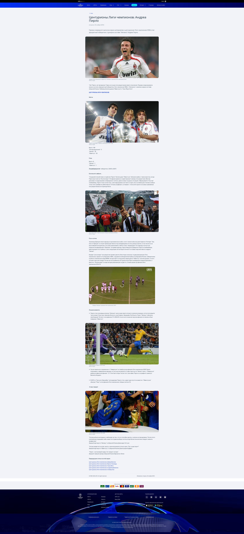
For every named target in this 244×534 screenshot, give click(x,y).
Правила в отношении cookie (131, 517)
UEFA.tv (89, 499)
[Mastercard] (122, 486)
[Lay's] (112, 486)
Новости (103, 499)
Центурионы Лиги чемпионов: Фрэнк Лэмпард (103, 464)
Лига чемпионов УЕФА (80, 5)
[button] (111, 5)
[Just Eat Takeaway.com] (137, 486)
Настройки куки (150, 517)
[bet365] (132, 486)
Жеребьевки (90, 502)
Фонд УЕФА (117, 499)
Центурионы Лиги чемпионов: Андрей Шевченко (103, 468)
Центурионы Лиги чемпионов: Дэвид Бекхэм (102, 462)
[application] (122, 285)
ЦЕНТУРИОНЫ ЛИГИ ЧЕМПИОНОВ (99, 92)
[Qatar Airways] (142, 486)
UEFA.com (117, 496)
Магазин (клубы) (105, 507)
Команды (103, 496)
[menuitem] (88, 5)
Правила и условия (112, 517)
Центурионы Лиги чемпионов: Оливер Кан (101, 469)
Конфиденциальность (94, 517)
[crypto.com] (127, 486)
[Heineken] (102, 486)
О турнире (103, 504)
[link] (88, 5)
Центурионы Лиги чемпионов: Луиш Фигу (101, 466)
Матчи (88, 496)
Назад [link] (91, 13)
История (103, 502)
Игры (88, 504)
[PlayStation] (107, 486)
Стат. (88, 507)
